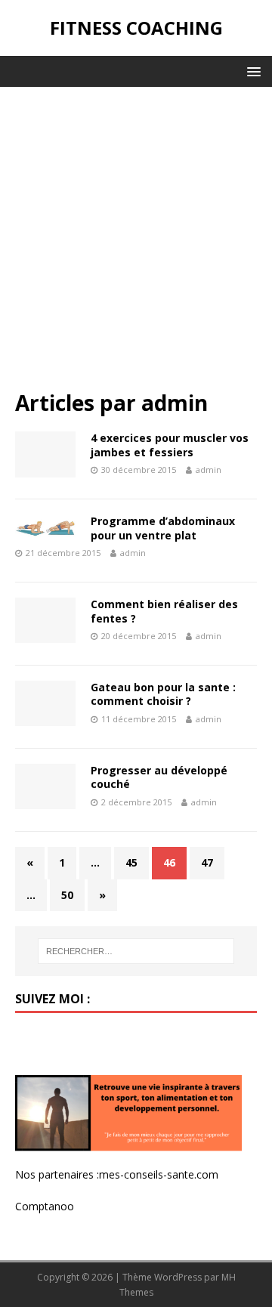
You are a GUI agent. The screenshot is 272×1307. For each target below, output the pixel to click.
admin (208, 469)
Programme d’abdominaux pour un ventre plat (163, 528)
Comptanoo (44, 1206)
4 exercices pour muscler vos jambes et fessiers (170, 445)
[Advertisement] (136, 246)
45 (131, 862)
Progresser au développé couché (159, 777)
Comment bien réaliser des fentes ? (164, 611)
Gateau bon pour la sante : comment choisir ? (163, 694)
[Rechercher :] (136, 951)
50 (67, 895)
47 (207, 862)
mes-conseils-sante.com (158, 1174)
